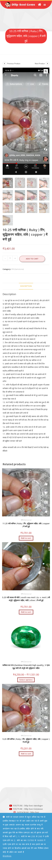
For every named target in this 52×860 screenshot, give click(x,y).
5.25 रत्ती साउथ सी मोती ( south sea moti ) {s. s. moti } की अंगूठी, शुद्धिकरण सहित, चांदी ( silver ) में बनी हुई (26, 599)
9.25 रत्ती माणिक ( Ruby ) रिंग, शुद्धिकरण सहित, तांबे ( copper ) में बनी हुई (26, 740)
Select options (26, 680)
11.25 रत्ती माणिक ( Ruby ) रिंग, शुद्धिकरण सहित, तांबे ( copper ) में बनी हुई (26, 525)
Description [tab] (26, 286)
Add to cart (32, 259)
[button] (44, 5)
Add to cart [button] (26, 538)
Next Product (40, 63)
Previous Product (13, 63)
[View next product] (47, 64)
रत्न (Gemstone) (17, 269)
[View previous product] (5, 64)
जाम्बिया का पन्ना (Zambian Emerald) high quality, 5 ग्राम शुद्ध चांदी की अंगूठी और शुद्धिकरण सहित (26, 666)
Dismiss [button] (7, 856)
